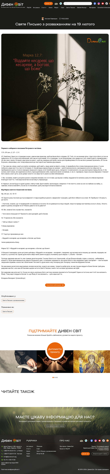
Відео (28, 456)
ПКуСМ (29, 7)
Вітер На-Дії (40, 453)
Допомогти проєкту (55, 350)
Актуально (36, 7)
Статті (44, 7)
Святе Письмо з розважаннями (13, 300)
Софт (62, 7)
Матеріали (92, 7)
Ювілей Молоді (81, 7)
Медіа (56, 7)
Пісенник (39, 446)
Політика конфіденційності (10, 469)
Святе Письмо (70, 7)
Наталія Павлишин (51, 19)
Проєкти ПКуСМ (65, 449)
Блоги (50, 7)
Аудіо (28, 453)
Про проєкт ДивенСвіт (67, 446)
